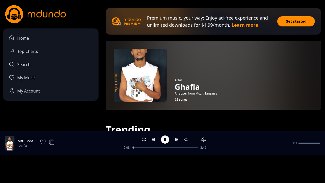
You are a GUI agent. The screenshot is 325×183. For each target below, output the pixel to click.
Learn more (245, 25)
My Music (26, 78)
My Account (28, 91)
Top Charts (27, 51)
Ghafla (22, 146)
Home (23, 38)
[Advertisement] (162, 168)
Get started (296, 21)
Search (23, 64)
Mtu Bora (25, 141)
